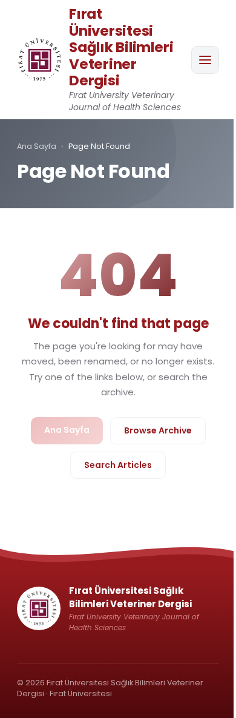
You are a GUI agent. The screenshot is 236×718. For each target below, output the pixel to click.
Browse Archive (158, 430)
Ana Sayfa (36, 146)
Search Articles (118, 465)
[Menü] (205, 60)
